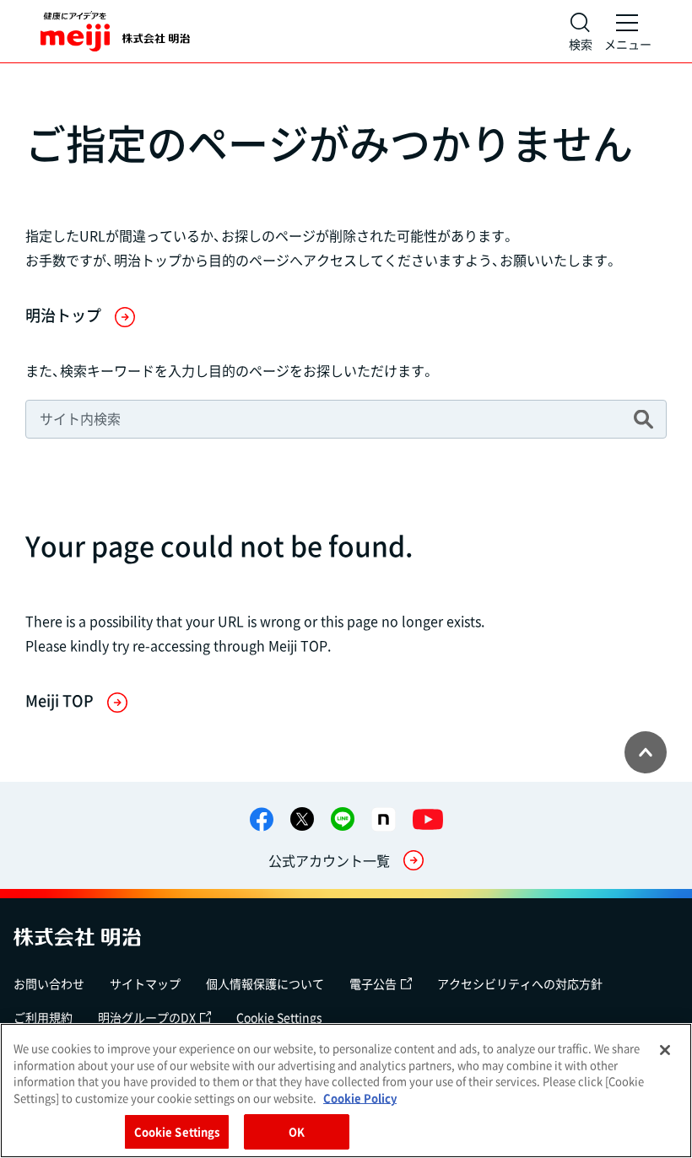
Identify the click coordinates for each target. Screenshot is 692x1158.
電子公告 (373, 983)
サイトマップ (145, 983)
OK (297, 1131)
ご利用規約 (43, 1017)
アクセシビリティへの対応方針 (520, 983)
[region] (346, 1090)
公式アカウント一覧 (329, 860)
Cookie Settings (279, 1017)
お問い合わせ (49, 983)
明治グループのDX (147, 1017)
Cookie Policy (360, 1098)
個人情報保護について (265, 983)
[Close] (665, 1050)
